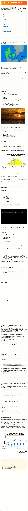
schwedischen (3, 42)
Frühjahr (5, 19)
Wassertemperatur (5, 26)
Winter (5, 24)
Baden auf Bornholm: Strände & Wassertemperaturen (9, 181)
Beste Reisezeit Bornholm (7, 31)
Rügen (22, 42)
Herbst (5, 22)
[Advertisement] (14, 478)
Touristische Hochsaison (6, 33)
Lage (3, 16)
